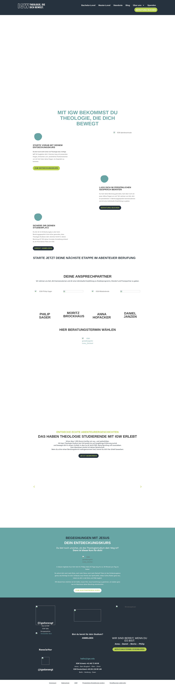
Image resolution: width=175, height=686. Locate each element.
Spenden (151, 5)
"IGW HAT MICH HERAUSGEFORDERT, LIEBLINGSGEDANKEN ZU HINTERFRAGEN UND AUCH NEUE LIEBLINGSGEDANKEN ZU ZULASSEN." (113, 497)
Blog (128, 5)
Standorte (118, 5)
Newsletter (45, 649)
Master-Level (104, 5)
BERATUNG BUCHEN (146, 10)
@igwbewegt (45, 622)
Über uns (137, 5)
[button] (34, 486)
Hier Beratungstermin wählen (87, 329)
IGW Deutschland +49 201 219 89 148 (87, 669)
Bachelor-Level (88, 5)
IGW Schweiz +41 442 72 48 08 (87, 663)
